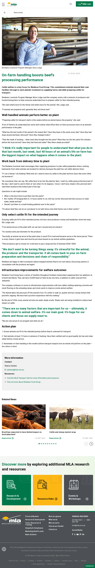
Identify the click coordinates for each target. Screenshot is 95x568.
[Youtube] (78, 534)
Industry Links (67, 561)
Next (91, 444)
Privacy (23, 561)
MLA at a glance (55, 516)
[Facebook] (72, 534)
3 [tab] (43, 443)
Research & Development (35, 520)
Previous (86, 444)
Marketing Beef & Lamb (34, 531)
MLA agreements (38, 564)
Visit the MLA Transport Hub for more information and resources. (33, 378)
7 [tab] (51, 443)
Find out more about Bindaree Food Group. (24, 382)
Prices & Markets (32, 516)
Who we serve (54, 523)
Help (76, 561)
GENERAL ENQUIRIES (80, 516)
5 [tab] (47, 443)
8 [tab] (53, 443)
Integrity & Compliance (34, 528)
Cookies (31, 561)
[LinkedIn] (83, 534)
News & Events (31, 534)
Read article (6, 438)
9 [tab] (55, 443)
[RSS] (80, 534)
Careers (56, 561)
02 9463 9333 (77, 520)
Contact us (53, 529)
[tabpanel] (24, 421)
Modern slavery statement (56, 564)
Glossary (48, 561)
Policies (39, 561)
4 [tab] (45, 443)
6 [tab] (49, 443)
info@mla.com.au (78, 525)
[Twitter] (75, 534)
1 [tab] (39, 443)
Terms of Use (13, 561)
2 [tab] (41, 443)
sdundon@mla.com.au (15, 370)
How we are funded (56, 526)
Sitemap (83, 561)
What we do (53, 520)
